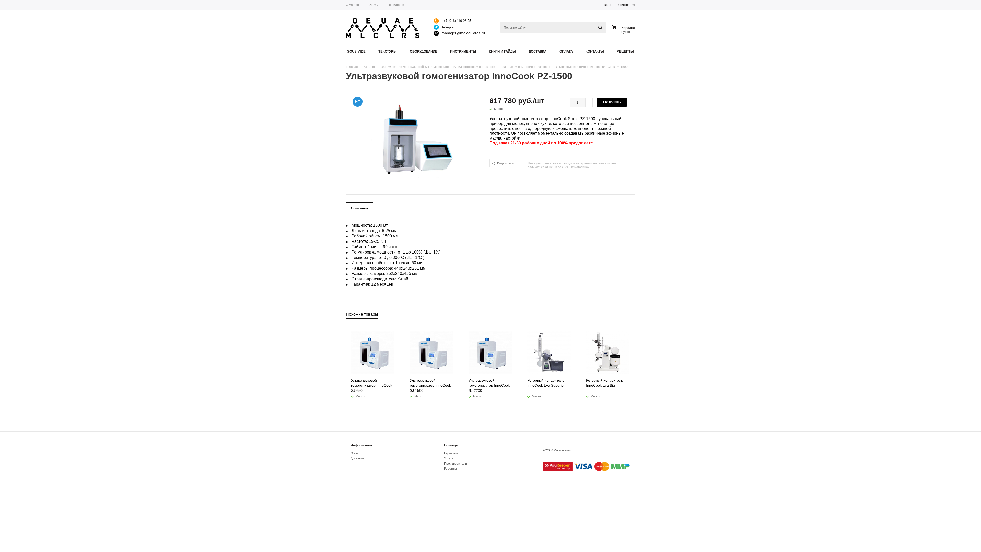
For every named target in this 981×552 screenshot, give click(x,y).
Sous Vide (356, 51)
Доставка (537, 51)
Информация (361, 445)
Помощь (451, 445)
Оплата (566, 51)
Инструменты (463, 51)
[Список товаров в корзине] (624, 31)
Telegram (449, 27)
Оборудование (423, 51)
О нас (355, 453)
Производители (455, 463)
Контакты (595, 51)
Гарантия (451, 453)
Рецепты (625, 51)
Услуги (448, 458)
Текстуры (387, 51)
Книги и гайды (502, 51)
